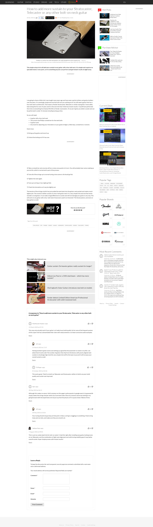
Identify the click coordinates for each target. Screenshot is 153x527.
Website (33, 499)
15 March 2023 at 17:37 (39, 347)
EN (124, 2)
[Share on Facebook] (85, 221)
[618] (119, 206)
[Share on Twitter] (91, 221)
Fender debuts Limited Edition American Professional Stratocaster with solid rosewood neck (67, 299)
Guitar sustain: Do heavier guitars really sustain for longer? (69, 266)
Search (150, 2)
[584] (106, 215)
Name (33, 488)
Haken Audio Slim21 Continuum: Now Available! (114, 255)
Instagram (134, 2)
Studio (36, 2)
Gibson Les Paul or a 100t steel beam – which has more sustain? (68, 277)
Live (50, 2)
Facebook (137, 2)
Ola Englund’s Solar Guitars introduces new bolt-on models (69, 288)
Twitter (141, 2)
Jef (36, 17)
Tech (56, 2)
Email (33, 493)
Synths (28, 2)
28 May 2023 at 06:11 (35, 390)
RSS (146, 2)
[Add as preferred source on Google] (49, 17)
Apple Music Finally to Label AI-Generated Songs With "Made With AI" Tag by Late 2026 (113, 271)
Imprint (116, 303)
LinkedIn (130, 2)
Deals (73, 2)
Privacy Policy (109, 303)
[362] (119, 223)
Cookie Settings (113, 305)
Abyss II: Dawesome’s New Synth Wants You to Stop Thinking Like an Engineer (112, 118)
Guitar (20, 2)
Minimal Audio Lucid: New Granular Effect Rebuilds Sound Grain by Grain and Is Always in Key (112, 140)
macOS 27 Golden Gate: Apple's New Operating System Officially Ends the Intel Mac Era (114, 286)
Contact (122, 303)
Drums (44, 2)
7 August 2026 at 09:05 (36, 432)
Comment (34, 475)
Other (63, 2)
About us (102, 303)
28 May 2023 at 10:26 (39, 412)
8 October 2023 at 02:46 (39, 371)
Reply (30, 335)
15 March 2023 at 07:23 (36, 327)
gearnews (9, 2)
